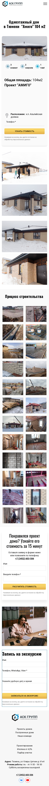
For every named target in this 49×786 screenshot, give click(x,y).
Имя (5, 564)
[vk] (21, 780)
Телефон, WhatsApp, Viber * (14, 670)
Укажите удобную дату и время (17, 681)
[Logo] (24, 717)
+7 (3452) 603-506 (24, 558)
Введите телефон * (12, 574)
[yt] (27, 780)
